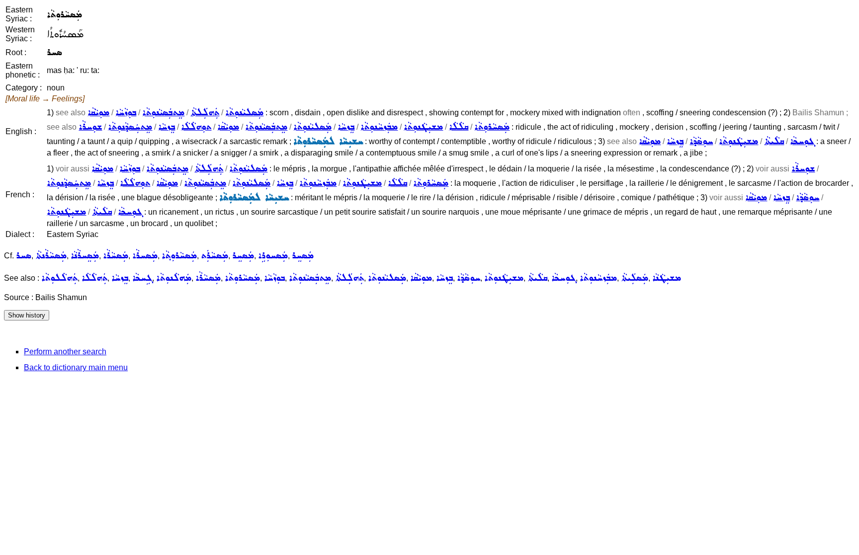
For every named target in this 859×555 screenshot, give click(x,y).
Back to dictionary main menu (76, 367)
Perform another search (65, 351)
